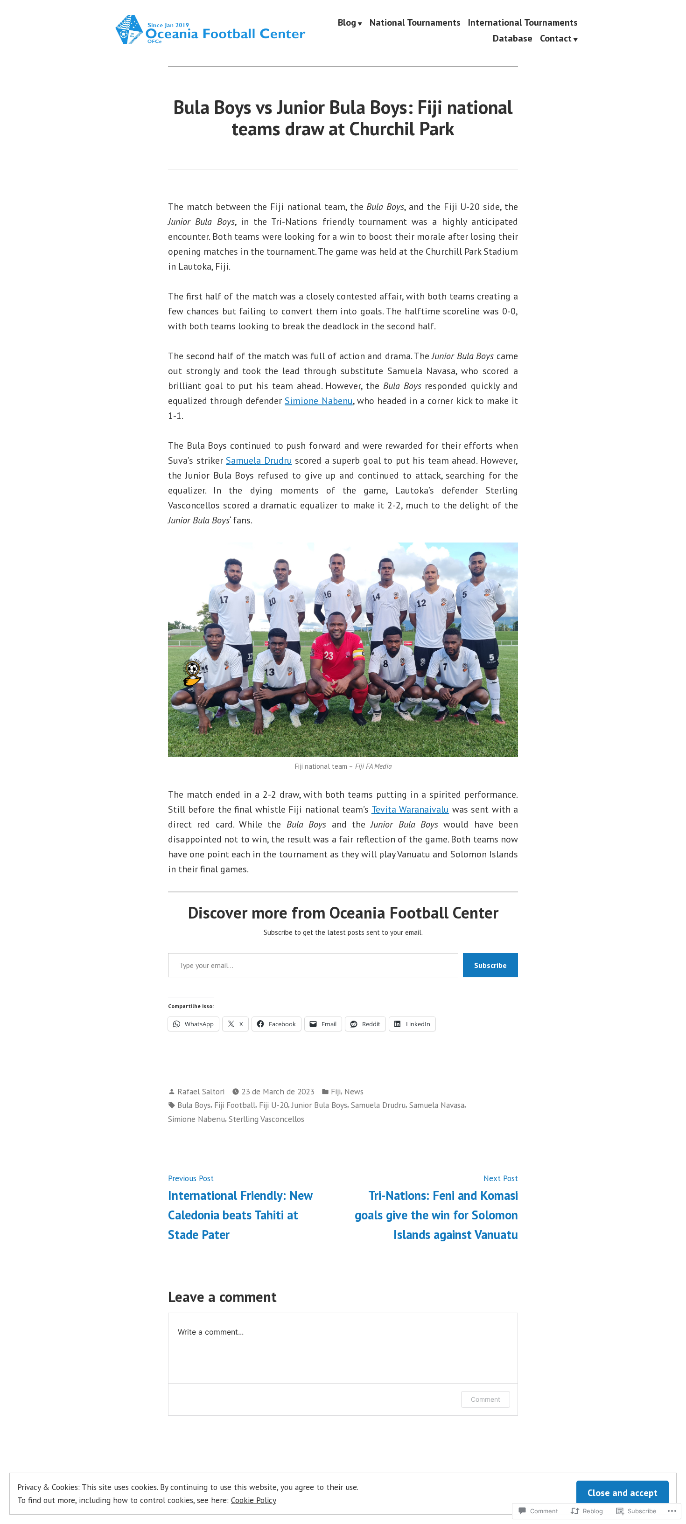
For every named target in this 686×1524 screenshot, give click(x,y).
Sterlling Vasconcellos (266, 1118)
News (354, 1091)
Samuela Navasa (436, 1105)
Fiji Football (234, 1105)
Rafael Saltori (200, 1091)
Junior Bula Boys (319, 1105)
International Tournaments (523, 23)
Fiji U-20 (273, 1105)
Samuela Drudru (259, 460)
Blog (347, 23)
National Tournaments (415, 23)
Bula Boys (193, 1105)
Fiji (336, 1091)
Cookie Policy (253, 1500)
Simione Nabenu (318, 401)
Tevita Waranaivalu (410, 809)
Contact (556, 39)
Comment (485, 1399)
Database (512, 39)
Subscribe (490, 965)
